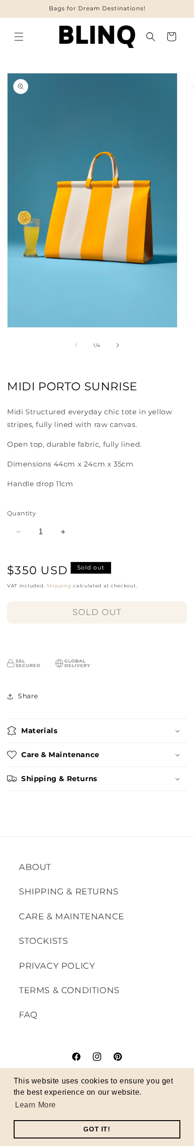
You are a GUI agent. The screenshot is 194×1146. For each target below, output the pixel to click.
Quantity (21, 513)
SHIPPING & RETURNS (69, 891)
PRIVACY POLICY (57, 966)
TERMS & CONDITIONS (69, 990)
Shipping (59, 586)
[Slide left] (76, 345)
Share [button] (28, 696)
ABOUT (35, 867)
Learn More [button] (35, 1105)
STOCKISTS (43, 941)
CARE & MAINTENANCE (71, 916)
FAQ (28, 1015)
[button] (18, 36)
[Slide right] (117, 345)
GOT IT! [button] (96, 1129)
